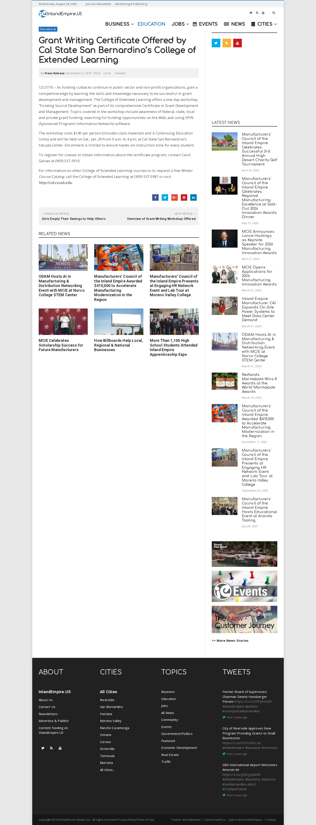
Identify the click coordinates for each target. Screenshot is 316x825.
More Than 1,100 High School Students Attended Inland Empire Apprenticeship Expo (174, 347)
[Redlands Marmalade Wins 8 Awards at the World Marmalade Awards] (225, 381)
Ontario (105, 734)
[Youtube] (263, 13)
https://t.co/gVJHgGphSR (241, 774)
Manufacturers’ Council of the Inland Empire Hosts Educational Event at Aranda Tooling (259, 509)
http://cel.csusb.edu (55, 182)
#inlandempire (233, 706)
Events (166, 727)
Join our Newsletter (98, 4)
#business (253, 747)
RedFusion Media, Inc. (76, 820)
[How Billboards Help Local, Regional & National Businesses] (118, 321)
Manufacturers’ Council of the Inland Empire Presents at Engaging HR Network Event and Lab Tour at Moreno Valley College (174, 285)
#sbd (251, 784)
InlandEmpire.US (55, 691)
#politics (251, 706)
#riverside (269, 747)
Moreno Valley (111, 721)
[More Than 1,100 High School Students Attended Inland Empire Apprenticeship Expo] (174, 321)
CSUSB (107, 73)
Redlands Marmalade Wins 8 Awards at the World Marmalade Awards (259, 383)
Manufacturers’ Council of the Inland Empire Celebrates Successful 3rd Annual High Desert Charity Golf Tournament (259, 149)
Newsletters (48, 714)
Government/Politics (177, 733)
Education (46, 29)
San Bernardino (111, 707)
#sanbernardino (234, 784)
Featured (168, 741)
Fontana (106, 714)
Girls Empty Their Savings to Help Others (74, 219)
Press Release (55, 73)
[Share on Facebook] (155, 197)
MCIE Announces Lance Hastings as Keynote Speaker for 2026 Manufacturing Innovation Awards (259, 242)
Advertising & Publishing (131, 4)
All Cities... (107, 770)
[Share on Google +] (174, 197)
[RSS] (257, 13)
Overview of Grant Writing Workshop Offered (161, 219)
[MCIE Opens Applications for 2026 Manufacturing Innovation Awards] (225, 274)
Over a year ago (237, 717)
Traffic (166, 761)
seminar (120, 73)
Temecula (107, 756)
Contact (271, 820)
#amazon (269, 779)
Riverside (107, 700)
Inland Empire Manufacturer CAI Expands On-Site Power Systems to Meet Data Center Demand (259, 309)
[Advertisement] (244, 85)
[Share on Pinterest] (184, 197)
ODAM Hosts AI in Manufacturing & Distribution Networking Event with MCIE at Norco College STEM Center (62, 285)
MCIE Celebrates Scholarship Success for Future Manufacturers (61, 345)
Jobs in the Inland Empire (245, 820)
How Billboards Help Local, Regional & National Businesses (118, 345)
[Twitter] (251, 13)
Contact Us (47, 707)
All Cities (108, 691)
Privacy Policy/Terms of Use (136, 820)
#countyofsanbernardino (241, 711)
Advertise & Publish (54, 721)
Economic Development (179, 747)
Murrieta (106, 762)
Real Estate (170, 755)
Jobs (164, 705)
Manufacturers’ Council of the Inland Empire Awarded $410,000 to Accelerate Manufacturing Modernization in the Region (118, 288)
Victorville (107, 748)
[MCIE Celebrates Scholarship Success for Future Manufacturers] (63, 321)
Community (169, 719)
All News (167, 713)
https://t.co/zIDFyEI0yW (253, 701)
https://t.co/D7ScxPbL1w (241, 743)
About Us (46, 700)
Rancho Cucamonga (114, 728)
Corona (105, 742)
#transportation (234, 789)
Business (168, 691)
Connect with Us (215, 820)
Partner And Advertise (186, 820)
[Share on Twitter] (165, 197)
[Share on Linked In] (193, 197)
